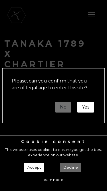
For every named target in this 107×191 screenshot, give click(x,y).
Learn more (52, 180)
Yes (85, 107)
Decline (70, 167)
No (63, 107)
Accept (34, 167)
